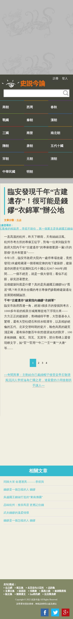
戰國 (5, 120)
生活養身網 (50, 594)
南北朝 (55, 133)
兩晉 (30, 133)
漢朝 (54, 120)
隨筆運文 (21, 594)
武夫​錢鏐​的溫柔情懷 (16, 512)
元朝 (30, 158)
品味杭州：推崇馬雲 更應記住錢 (24, 504)
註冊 (55, 78)
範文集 (19, 587)
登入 (65, 78)
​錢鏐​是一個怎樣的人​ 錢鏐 (19, 489)
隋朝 (5, 146)
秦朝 (30, 120)
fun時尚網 (35, 594)
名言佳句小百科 (36, 587)
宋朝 (5, 158)
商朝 (5, 107)
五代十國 (57, 146)
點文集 (8, 594)
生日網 (8, 587)
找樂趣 (33, 590)
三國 (5, 133)
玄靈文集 (10, 590)
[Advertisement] (36, 37)
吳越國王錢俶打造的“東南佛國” (23, 497)
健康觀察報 (60, 590)
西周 (30, 107)
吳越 (18, 220)
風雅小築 (45, 590)
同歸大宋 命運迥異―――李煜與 (24, 481)
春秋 (54, 107)
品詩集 (51, 587)
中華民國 (8, 171)
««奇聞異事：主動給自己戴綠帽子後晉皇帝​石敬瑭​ (37, 374)
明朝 (30, 171)
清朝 (54, 158)
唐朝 (30, 146)
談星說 (22, 590)
